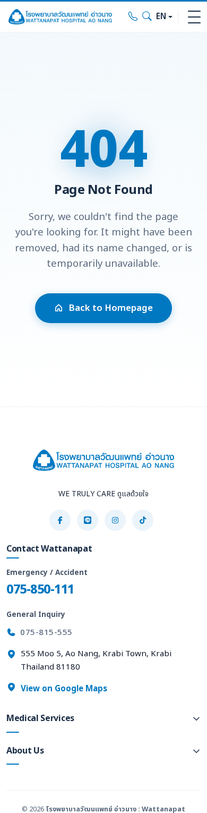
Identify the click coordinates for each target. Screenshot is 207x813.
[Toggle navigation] (194, 17)
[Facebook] (60, 520)
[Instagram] (115, 520)
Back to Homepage (110, 308)
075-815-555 (46, 632)
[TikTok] (142, 520)
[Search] (147, 17)
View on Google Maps (63, 689)
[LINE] (87, 520)
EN (161, 17)
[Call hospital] (133, 17)
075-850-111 (40, 589)
